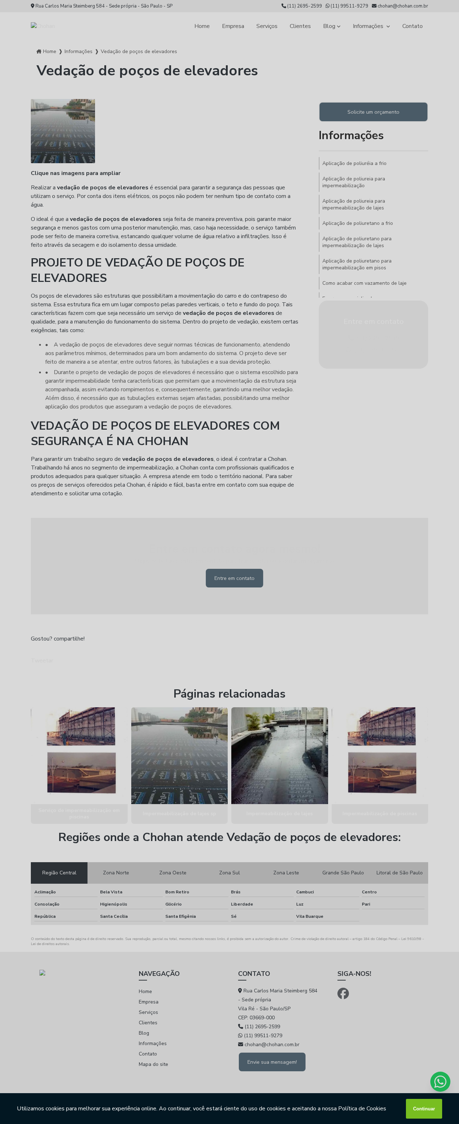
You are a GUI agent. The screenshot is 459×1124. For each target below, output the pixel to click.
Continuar (424, 1108)
